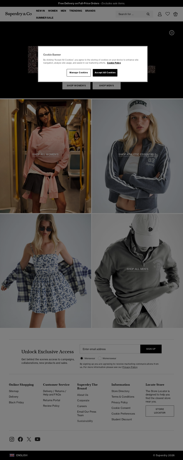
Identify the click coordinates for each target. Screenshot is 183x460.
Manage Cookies (79, 72)
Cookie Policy (114, 63)
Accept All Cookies (105, 72)
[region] (93, 64)
